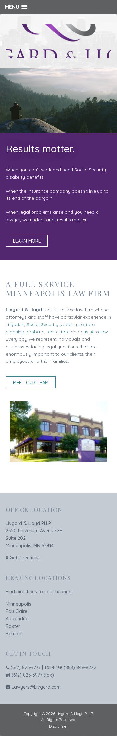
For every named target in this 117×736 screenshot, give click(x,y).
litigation (15, 324)
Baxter (13, 626)
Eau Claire (16, 611)
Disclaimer (58, 726)
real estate (58, 332)
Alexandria (17, 619)
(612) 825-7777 (26, 667)
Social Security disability (53, 324)
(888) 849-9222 (80, 667)
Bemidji (13, 634)
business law (94, 332)
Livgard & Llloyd (58, 41)
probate (35, 332)
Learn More (27, 241)
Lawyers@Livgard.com (36, 687)
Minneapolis (18, 604)
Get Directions (25, 558)
